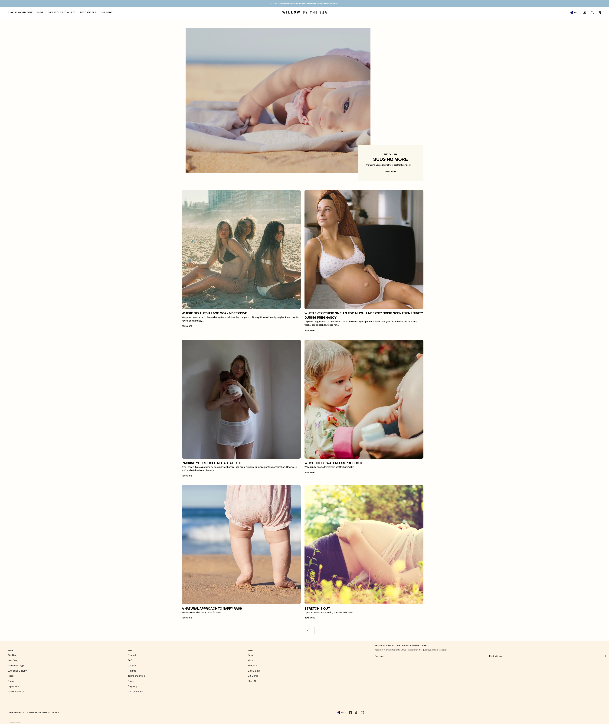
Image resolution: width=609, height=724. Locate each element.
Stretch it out (317, 608)
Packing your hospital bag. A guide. (212, 463)
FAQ (130, 660)
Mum (250, 660)
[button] (40, 12)
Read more (390, 172)
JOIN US (604, 656)
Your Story (13, 660)
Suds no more (390, 159)
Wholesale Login (16, 665)
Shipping (132, 686)
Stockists (132, 655)
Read (10, 676)
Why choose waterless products (333, 463)
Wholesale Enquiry (17, 670)
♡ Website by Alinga (14, 722)
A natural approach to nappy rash (212, 608)
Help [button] (130, 651)
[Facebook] (350, 712)
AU (575, 12)
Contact (132, 665)
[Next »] (318, 630)
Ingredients (13, 686)
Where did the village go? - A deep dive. (215, 313)
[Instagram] (362, 712)
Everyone (252, 665)
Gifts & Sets (254, 670)
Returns (132, 670)
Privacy (131, 681)
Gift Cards (253, 676)
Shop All (252, 681)
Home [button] (10, 651)
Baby (250, 655)
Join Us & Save (135, 691)
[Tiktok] (356, 712)
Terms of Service (136, 676)
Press (11, 681)
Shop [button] (250, 651)
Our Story (13, 655)
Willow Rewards (16, 691)
